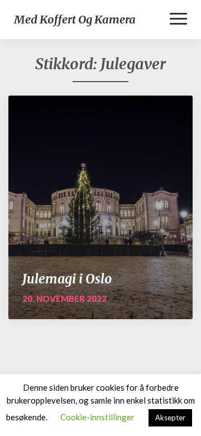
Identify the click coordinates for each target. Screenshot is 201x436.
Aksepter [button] (170, 417)
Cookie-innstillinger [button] (97, 417)
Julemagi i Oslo (67, 279)
